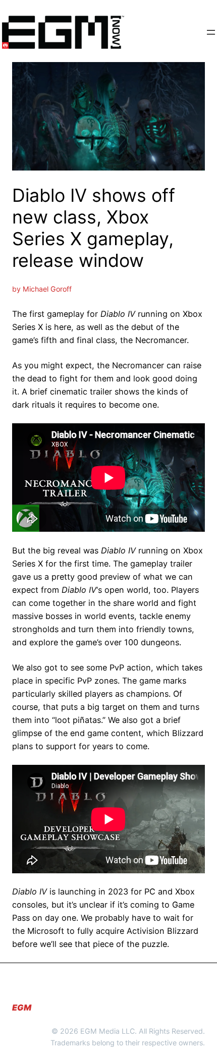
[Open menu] (211, 32)
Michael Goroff (47, 289)
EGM (21, 1007)
